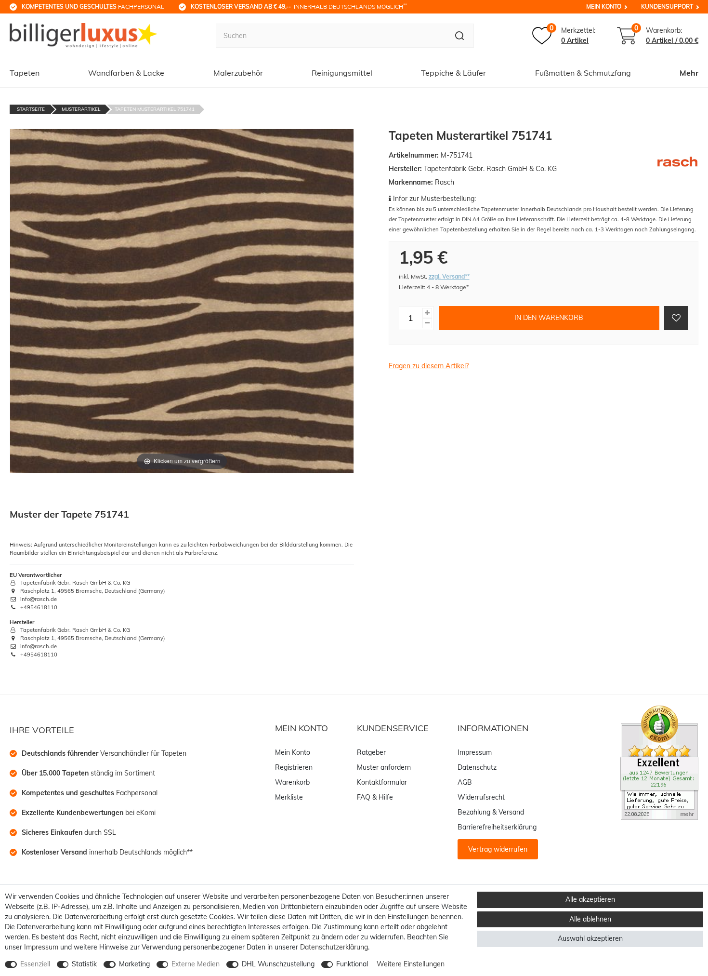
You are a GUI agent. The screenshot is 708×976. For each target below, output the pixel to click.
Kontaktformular (382, 782)
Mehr (689, 73)
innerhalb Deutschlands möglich (299, 6)
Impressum (475, 752)
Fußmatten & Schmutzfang (583, 73)
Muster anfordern (384, 767)
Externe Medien (195, 964)
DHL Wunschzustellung (278, 964)
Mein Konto (603, 6)
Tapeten (24, 73)
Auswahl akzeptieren (590, 938)
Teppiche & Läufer (453, 73)
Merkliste (289, 797)
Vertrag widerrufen (497, 849)
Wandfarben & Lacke (126, 73)
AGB (465, 782)
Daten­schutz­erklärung (334, 947)
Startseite (31, 109)
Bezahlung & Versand (491, 812)
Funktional (352, 964)
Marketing (134, 964)
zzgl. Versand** (449, 276)
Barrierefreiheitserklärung (497, 827)
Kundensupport (667, 6)
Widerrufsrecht (481, 797)
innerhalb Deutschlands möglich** (107, 852)
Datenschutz (477, 767)
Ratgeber (371, 752)
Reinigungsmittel (342, 73)
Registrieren (294, 767)
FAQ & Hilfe (375, 797)
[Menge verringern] (427, 323)
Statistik (84, 964)
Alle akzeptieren (590, 899)
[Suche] (460, 36)
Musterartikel (81, 109)
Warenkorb (292, 782)
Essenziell (35, 964)
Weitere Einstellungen (411, 964)
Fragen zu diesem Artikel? (429, 365)
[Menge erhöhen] (427, 313)
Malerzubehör (238, 73)
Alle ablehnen (590, 919)
